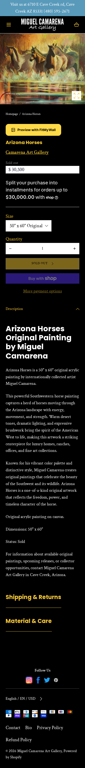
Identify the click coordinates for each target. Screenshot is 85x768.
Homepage (12, 114)
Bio (28, 728)
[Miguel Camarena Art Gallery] (42, 24)
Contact (13, 728)
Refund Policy (19, 740)
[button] (9, 24)
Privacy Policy (50, 728)
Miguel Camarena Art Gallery (39, 751)
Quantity (14, 239)
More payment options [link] (42, 291)
